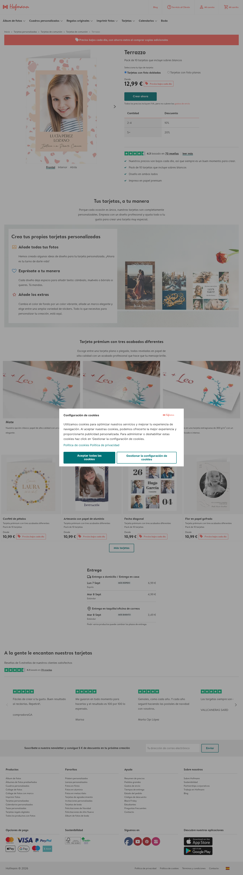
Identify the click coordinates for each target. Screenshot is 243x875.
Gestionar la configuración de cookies (146, 457)
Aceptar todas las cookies (89, 457)
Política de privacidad (104, 445)
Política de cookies (76, 445)
